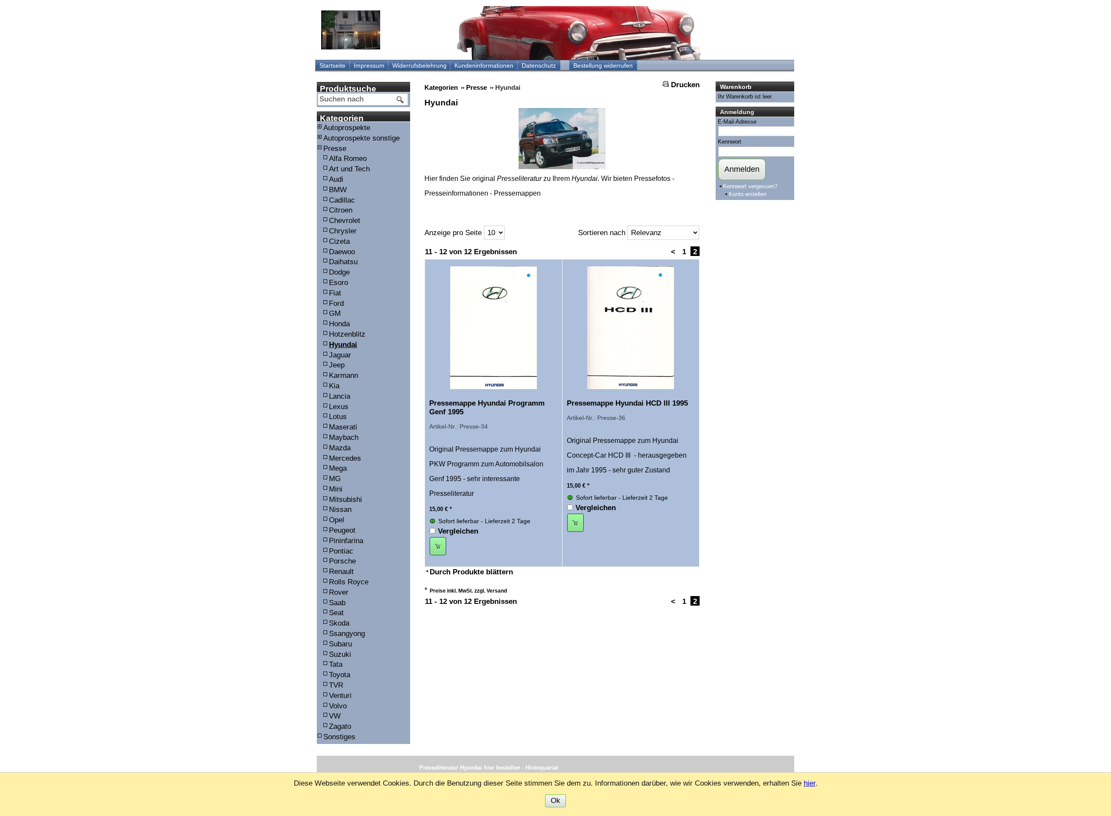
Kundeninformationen (483, 65)
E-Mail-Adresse (737, 121)
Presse (334, 148)
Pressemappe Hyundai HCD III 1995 (627, 403)
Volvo (338, 706)
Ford (336, 303)
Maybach (343, 437)
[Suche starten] (400, 99)
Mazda (340, 448)
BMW (338, 190)
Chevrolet (344, 220)
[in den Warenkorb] (438, 546)
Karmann (343, 375)
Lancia (339, 396)
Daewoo (342, 252)
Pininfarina (346, 541)
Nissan (340, 509)
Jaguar (340, 355)
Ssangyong (347, 633)
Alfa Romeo (348, 158)
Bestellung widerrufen (603, 65)
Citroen (340, 210)
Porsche (342, 561)
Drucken (685, 85)
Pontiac (341, 551)
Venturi (340, 695)
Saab (337, 603)
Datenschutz (539, 65)
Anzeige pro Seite (453, 233)
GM (335, 313)
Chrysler (343, 231)
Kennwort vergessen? (750, 186)
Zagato (340, 726)
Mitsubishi (345, 499)
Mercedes (345, 458)
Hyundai (343, 345)
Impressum (369, 65)
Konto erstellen (747, 194)
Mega (338, 468)
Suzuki (340, 654)
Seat (336, 613)
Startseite (332, 65)
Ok (555, 800)
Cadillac (342, 200)
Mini (335, 489)
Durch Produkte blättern (471, 572)
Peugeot (342, 530)
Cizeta (339, 241)
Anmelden (741, 169)
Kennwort (729, 141)
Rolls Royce (348, 582)
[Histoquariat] (350, 29)
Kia (334, 386)
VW (335, 716)
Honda (339, 324)
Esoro (338, 283)
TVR (336, 685)
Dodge (339, 272)
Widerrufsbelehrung (419, 65)
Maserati (343, 427)
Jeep (337, 365)
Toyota (339, 675)
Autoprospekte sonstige (361, 138)
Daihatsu (343, 262)
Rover (338, 592)
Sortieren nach (601, 233)
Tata (335, 664)
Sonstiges (339, 737)
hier (809, 783)
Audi (336, 179)
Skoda (339, 623)
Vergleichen (458, 531)
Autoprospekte (346, 128)
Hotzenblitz (347, 334)
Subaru (340, 644)
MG (335, 479)
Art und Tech (349, 169)
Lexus (338, 407)
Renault (341, 571)
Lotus (338, 417)
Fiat (335, 293)
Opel (336, 520)
